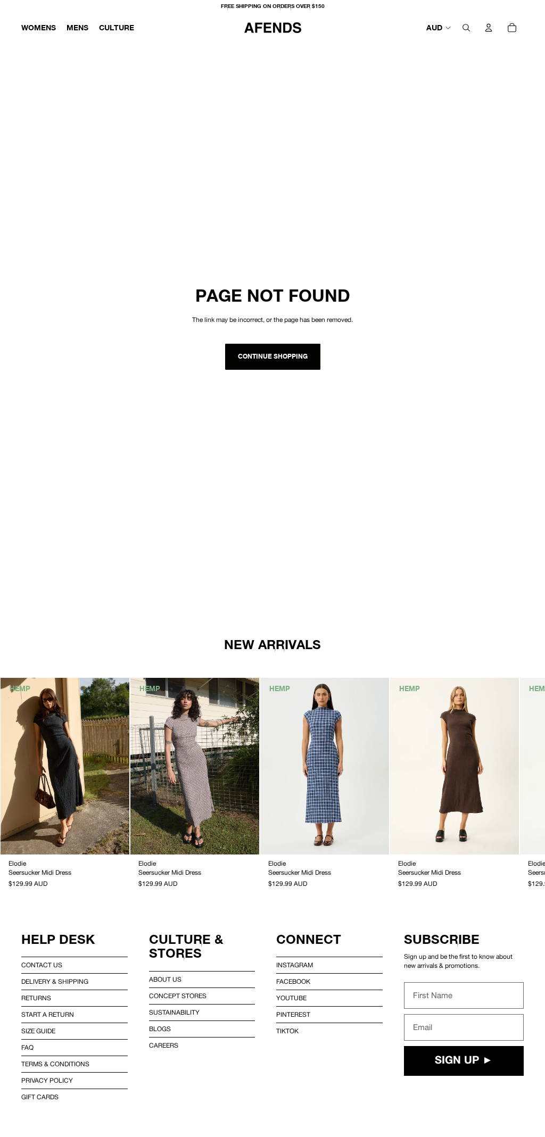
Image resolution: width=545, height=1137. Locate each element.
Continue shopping (273, 356)
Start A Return (47, 1014)
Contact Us (41, 965)
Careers (163, 1045)
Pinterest (293, 1014)
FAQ (27, 1047)
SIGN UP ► (464, 1061)
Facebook (293, 981)
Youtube (291, 998)
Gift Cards (40, 1097)
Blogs (160, 1029)
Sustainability (174, 1012)
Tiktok (287, 1031)
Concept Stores (178, 996)
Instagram (294, 965)
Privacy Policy (47, 1080)
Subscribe (442, 939)
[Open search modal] (466, 27)
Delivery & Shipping (54, 981)
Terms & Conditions (55, 1064)
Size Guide (38, 1031)
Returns (36, 998)
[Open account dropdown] (488, 27)
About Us (165, 979)
